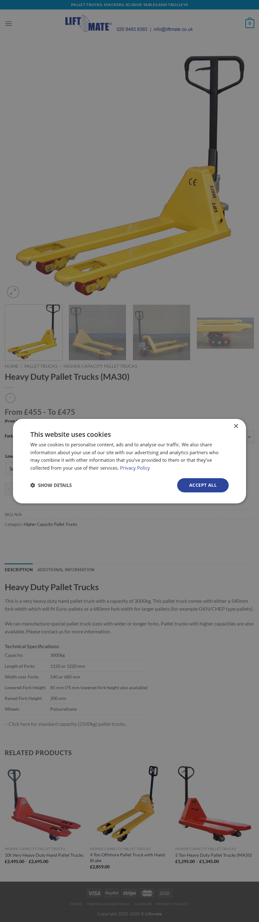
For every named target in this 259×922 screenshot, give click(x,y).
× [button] (235, 426)
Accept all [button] (203, 485)
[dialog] (129, 461)
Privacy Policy (135, 468)
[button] (51, 485)
